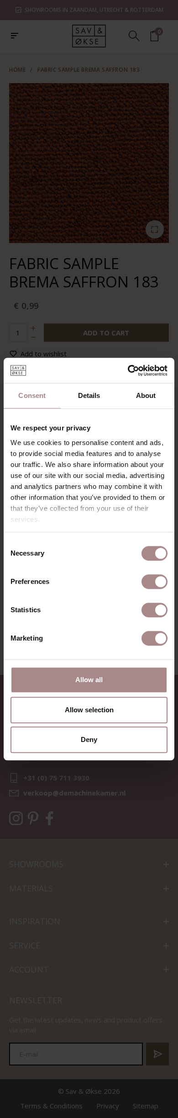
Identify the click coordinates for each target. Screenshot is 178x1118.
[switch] (154, 581)
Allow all (89, 680)
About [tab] (146, 395)
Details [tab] (89, 395)
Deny (89, 739)
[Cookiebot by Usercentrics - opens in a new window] (128, 370)
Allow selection (89, 710)
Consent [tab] (32, 395)
